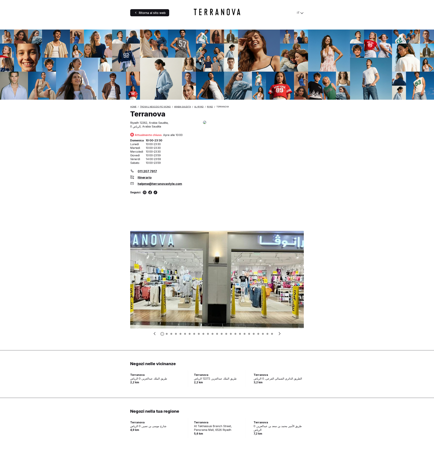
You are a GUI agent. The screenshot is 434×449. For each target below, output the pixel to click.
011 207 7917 (147, 171)
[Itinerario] (253, 122)
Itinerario (145, 177)
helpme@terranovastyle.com (160, 184)
